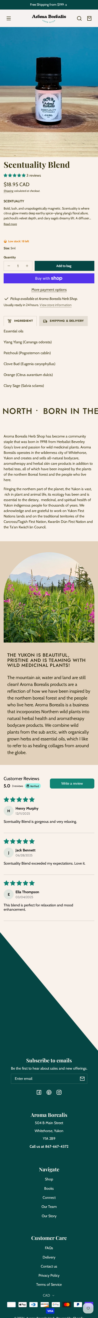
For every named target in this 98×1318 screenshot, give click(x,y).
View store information (56, 305)
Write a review (72, 783)
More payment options (49, 289)
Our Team (49, 1206)
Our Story (49, 1216)
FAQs (49, 1248)
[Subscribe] (82, 1079)
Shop (49, 1179)
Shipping (8, 191)
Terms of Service (49, 1284)
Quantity (10, 257)
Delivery (49, 1257)
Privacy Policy (49, 1275)
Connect (49, 1197)
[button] (79, 18)
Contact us (49, 1266)
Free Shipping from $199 (47, 5)
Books (49, 1188)
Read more (10, 224)
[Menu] (9, 18)
